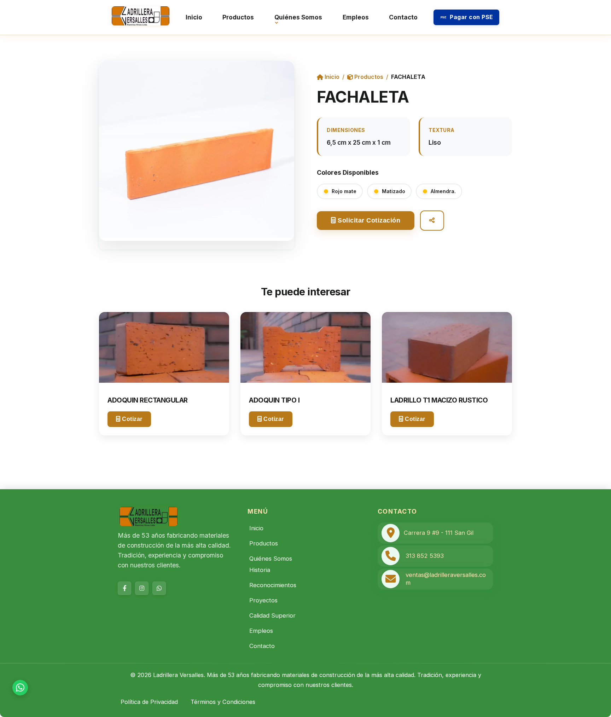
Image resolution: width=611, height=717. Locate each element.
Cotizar (131, 419)
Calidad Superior (272, 615)
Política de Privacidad (149, 701)
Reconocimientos (272, 585)
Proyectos (263, 600)
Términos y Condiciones (223, 701)
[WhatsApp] (20, 687)
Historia (259, 569)
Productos (238, 17)
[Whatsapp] (159, 588)
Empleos (356, 17)
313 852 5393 (425, 555)
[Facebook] (124, 588)
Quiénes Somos (298, 17)
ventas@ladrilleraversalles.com (446, 578)
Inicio (194, 17)
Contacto (403, 17)
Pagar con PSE (467, 17)
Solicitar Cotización (368, 220)
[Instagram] (142, 588)
